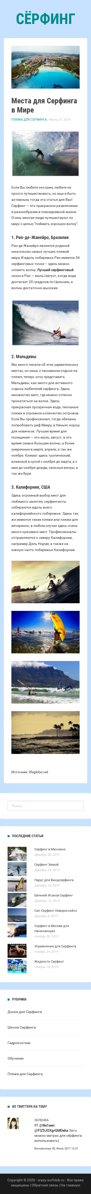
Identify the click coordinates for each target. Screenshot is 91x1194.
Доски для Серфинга (25, 1012)
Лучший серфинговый (55, 270)
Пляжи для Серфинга (29, 119)
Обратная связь (45, 1185)
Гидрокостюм (19, 1043)
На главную (70, 1185)
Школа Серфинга (22, 1027)
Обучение (16, 1058)
